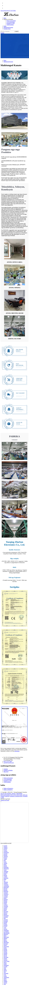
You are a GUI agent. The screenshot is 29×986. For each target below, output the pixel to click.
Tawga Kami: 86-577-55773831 (8, 10)
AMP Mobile (19, 793)
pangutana (17, 751)
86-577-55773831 (8, 761)
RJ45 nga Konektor (11, 20)
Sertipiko (6, 769)
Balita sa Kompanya (8, 788)
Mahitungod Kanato (8, 27)
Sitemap (14, 793)
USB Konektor (10, 24)
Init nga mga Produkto (6, 793)
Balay (5, 18)
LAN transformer (11, 22)
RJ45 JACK (19, 795)
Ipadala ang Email (5, 800)
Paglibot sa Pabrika (8, 770)
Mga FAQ (6, 771)
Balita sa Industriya (8, 789)
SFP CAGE (13, 795)
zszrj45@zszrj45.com (9, 762)
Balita (5, 26)
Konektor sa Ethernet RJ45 (16, 796)
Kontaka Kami (7, 28)
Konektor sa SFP (11, 23)
